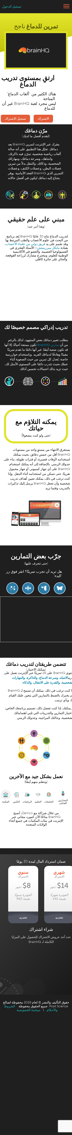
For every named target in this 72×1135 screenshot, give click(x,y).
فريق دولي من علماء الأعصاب (25, 244)
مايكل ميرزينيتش (48, 248)
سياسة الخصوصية (28, 1010)
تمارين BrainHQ (48, 345)
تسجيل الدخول (11, 6)
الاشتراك (43, 119)
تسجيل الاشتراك (15, 119)
